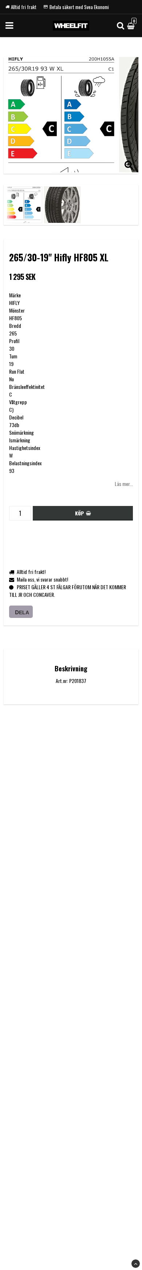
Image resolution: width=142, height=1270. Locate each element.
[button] (132, 25)
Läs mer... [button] (124, 483)
